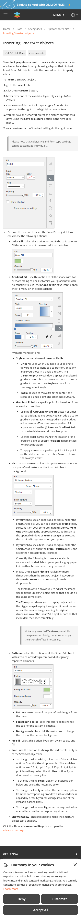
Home (6, 29)
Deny (22, 899)
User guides (35, 29)
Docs (19, 29)
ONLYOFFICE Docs (15, 53)
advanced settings (13, 830)
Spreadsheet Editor (59, 29)
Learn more (10, 889)
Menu (57, 15)
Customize (59, 899)
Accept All (40, 910)
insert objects (36, 53)
